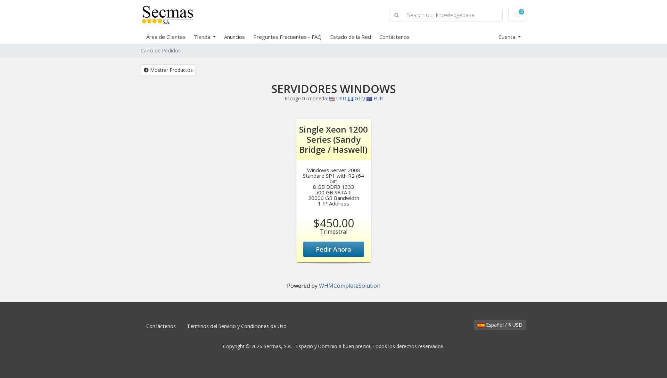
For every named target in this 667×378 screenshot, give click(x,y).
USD (340, 98)
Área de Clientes (166, 36)
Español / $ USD (503, 324)
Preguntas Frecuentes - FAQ (287, 36)
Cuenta (508, 36)
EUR (377, 98)
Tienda (203, 36)
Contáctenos (394, 36)
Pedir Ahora (333, 249)
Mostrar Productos (171, 70)
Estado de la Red (350, 36)
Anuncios (234, 36)
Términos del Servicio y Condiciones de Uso (237, 326)
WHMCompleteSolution (349, 285)
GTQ (359, 98)
